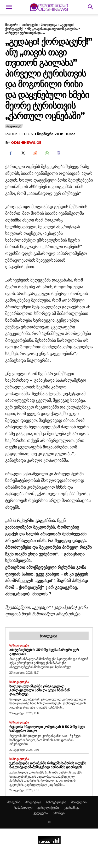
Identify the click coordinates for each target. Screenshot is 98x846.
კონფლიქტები (48, 807)
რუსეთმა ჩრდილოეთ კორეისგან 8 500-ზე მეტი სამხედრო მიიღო (47, 728)
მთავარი (11, 25)
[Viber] (58, 153)
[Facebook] (10, 153)
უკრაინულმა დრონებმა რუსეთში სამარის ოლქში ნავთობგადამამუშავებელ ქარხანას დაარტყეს (47, 765)
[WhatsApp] (46, 153)
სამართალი (23, 807)
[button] (9, 7)
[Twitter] (22, 153)
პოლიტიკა (49, 25)
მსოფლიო (79, 802)
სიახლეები (30, 25)
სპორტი (59, 813)
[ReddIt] (34, 153)
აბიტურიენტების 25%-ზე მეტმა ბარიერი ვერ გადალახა (44, 651)
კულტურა (40, 813)
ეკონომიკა (71, 807)
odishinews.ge (26, 142)
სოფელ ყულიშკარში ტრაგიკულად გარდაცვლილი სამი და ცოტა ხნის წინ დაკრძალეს (39, 690)
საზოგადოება (19, 645)
